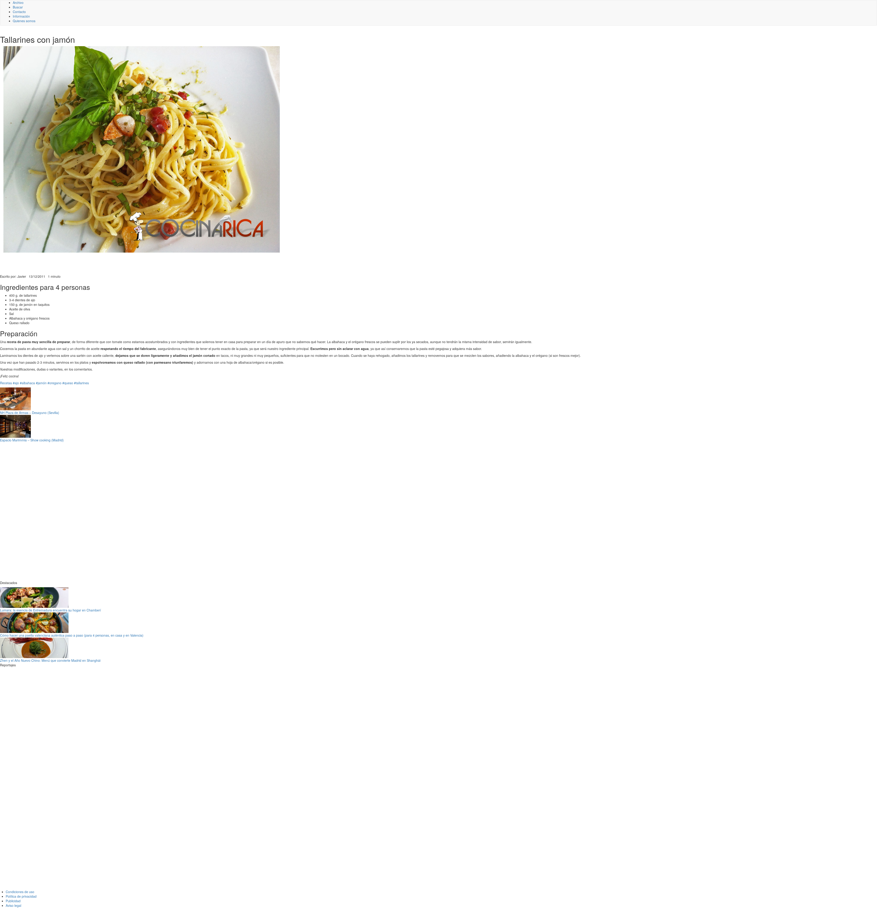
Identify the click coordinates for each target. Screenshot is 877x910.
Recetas (6, 383)
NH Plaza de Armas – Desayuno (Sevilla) (29, 412)
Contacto (19, 11)
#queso (67, 383)
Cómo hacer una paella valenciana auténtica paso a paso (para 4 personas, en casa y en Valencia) (71, 635)
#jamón (41, 383)
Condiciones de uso (20, 891)
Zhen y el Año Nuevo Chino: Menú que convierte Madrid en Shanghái (50, 660)
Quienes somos (24, 21)
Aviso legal (13, 905)
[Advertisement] (112, 263)
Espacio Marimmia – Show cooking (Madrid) (32, 440)
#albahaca (27, 383)
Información (21, 16)
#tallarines (81, 383)
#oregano (54, 383)
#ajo (16, 383)
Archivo (18, 2)
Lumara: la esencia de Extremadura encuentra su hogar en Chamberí (50, 610)
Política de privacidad (21, 896)
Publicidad (13, 901)
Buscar (18, 7)
